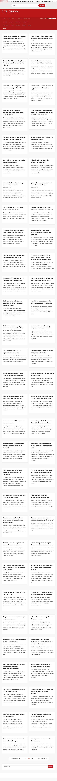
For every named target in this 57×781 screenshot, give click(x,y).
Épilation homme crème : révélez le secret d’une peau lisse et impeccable (41, 185)
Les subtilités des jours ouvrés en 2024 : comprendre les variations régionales (41, 232)
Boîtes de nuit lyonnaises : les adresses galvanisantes (40, 161)
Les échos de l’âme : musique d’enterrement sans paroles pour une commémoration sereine (42, 642)
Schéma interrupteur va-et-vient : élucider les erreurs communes (13, 397)
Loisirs (18, 25)
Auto (9, 18)
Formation (18, 22)
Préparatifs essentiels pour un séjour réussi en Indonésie (14, 618)
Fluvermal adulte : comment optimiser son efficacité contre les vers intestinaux (13, 113)
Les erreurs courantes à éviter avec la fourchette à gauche (14, 690)
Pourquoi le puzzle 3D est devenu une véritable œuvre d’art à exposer (42, 209)
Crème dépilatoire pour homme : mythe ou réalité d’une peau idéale (41, 62)
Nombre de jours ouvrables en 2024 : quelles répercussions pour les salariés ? (14, 446)
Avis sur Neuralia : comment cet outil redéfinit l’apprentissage (14, 641)
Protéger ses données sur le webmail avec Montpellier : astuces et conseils (42, 691)
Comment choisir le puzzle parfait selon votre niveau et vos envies (13, 231)
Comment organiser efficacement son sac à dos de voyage (13, 740)
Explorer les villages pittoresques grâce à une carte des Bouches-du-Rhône (41, 446)
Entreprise (27, 18)
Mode (29, 25)
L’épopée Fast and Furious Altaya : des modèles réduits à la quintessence (14, 185)
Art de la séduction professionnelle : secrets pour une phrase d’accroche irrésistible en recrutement (42, 113)
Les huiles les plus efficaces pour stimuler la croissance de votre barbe (42, 544)
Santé (4, 28)
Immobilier (6, 25)
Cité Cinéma (10, 11)
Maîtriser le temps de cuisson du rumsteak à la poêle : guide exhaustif (42, 519)
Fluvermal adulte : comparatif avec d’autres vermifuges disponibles (14, 87)
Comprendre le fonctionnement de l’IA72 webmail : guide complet (13, 279)
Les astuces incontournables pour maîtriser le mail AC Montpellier (41, 666)
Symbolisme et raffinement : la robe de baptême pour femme (14, 496)
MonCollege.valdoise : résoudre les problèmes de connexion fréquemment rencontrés (14, 667)
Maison (24, 25)
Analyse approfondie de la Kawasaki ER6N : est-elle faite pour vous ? (42, 279)
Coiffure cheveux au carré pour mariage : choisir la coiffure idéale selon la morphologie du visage (13, 328)
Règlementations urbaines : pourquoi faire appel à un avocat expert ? (14, 37)
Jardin (12, 25)
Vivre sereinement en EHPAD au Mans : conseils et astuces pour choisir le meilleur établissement (41, 257)
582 (39, 758)
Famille (5, 22)
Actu (4, 18)
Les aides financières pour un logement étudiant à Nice (12, 352)
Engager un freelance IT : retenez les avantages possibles (42, 138)
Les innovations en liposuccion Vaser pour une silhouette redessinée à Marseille (42, 568)
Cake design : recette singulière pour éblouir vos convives (42, 618)
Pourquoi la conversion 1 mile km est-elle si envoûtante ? (41, 715)
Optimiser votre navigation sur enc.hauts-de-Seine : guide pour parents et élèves (13, 303)
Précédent (15, 758)
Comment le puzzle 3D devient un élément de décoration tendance (41, 422)
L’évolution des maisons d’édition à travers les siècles (14, 715)
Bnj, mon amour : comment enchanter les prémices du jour (40, 496)
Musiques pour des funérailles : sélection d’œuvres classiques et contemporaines (13, 520)
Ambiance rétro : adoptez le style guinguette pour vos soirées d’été (41, 327)
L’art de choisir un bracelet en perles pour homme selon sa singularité (42, 471)
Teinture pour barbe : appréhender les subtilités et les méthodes (13, 544)
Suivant (43, 758)
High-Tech (26, 22)
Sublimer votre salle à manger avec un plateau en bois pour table (14, 256)
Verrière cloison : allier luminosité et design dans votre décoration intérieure (42, 88)
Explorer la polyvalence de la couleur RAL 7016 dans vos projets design (42, 397)
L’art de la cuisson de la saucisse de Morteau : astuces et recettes (14, 138)
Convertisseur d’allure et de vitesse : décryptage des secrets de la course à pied (42, 38)
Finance (11, 22)
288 (25, 758)
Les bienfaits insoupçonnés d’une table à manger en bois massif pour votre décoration (14, 568)
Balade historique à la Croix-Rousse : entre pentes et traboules (42, 352)
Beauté (14, 18)
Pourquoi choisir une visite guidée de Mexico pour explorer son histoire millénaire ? (14, 63)
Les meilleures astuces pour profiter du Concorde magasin (14, 161)
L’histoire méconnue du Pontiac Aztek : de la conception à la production (13, 472)
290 (32, 758)
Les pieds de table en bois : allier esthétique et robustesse (13, 209)
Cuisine (20, 18)
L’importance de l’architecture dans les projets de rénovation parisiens (41, 593)
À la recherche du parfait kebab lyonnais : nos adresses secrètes (13, 374)
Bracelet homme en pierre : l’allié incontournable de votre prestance (41, 302)
